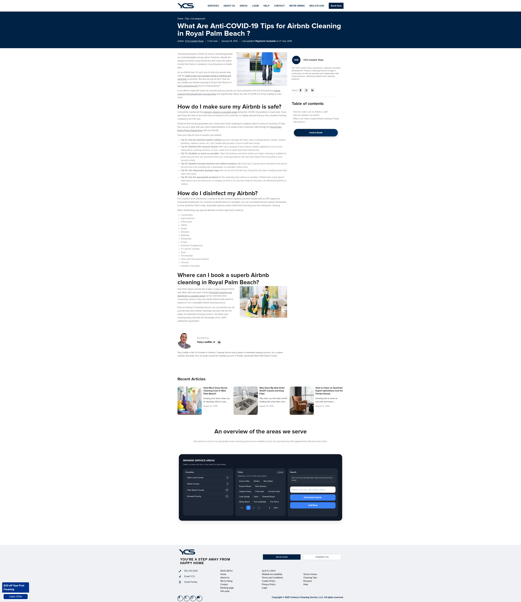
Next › (276, 508)
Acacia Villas (244, 481)
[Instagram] (193, 598)
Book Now (336, 6)
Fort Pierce (274, 502)
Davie (256, 497)
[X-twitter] (187, 598)
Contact (279, 6)
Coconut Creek (274, 491)
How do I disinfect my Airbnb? (306, 115)
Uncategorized (198, 19)
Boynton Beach (245, 486)
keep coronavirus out (187, 86)
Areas (243, 6)
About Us (229, 6)
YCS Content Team (194, 41)
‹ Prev (241, 508)
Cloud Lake (259, 491)
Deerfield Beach (268, 497)
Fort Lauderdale (260, 502)
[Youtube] (199, 598)
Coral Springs (244, 497)
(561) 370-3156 (316, 6)
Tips (187, 19)
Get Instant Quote (313, 497)
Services (213, 6)
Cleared (280, 472)
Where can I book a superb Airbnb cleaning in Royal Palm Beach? (316, 120)
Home (180, 19)
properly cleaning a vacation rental (220, 112)
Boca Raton (268, 481)
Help (266, 6)
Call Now (312, 505)
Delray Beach (244, 502)
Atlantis (257, 481)
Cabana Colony (245, 491)
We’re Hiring (297, 6)
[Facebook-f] (180, 598)
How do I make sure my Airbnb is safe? (310, 112)
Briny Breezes (260, 486)
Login (255, 6)
